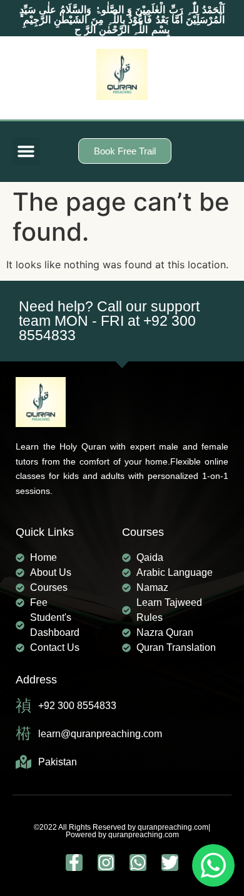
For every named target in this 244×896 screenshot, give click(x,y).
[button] (26, 151)
